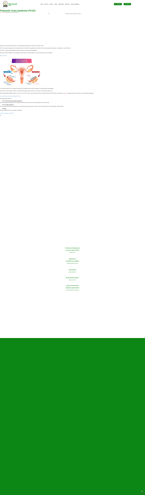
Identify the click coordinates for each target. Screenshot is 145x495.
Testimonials (61, 4)
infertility (65, 93)
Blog (56, 4)
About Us (46, 4)
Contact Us (67, 4)
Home (42, 4)
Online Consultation (75, 4)
